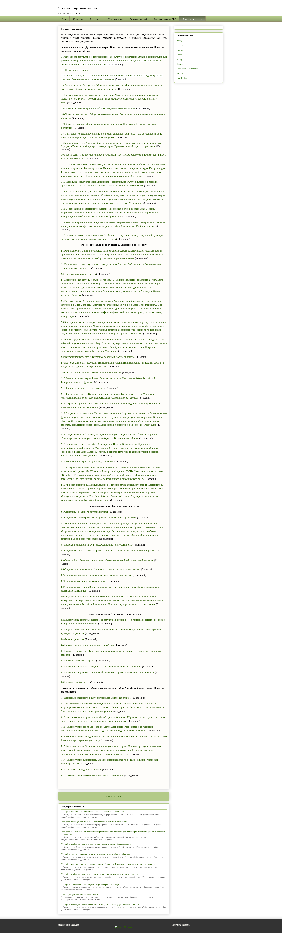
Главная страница (113, 796)
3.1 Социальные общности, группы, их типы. (84, 511)
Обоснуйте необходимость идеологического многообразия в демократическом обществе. (100, 874)
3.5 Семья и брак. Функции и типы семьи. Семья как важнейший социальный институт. (107, 560)
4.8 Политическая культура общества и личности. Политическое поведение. (101, 666)
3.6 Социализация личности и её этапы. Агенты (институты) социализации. (101, 569)
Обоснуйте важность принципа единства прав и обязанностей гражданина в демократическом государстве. (108, 864)
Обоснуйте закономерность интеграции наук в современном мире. (90, 884)
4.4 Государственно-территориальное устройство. (87, 645)
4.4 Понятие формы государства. (78, 660)
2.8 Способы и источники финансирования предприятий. (91, 372)
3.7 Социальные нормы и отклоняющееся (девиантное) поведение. (96, 575)
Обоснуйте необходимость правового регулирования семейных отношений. (94, 821)
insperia (180, 73)
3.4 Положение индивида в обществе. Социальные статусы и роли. (96, 544)
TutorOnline (182, 78)
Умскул (180, 59)
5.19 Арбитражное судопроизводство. (81, 769)
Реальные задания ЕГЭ (165, 18)
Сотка (179, 54)
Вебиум (180, 40)
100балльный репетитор (187, 68)
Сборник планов (115, 18)
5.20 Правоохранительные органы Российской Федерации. (92, 775)
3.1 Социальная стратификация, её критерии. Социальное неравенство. (99, 517)
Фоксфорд (181, 63)
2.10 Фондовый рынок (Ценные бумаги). (82, 388)
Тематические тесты (192, 18)
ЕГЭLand (181, 45)
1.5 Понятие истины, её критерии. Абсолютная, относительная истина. (98, 108)
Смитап (180, 50)
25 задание (95, 18)
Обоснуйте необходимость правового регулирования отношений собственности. (96, 844)
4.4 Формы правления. (72, 639)
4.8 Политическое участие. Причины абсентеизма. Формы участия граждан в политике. (107, 672)
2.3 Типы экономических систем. (78, 274)
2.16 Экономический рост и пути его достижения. (87, 461)
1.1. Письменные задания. (74, 70)
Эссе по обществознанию (77, 8)
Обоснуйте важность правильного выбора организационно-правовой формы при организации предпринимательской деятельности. (113, 833)
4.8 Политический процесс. (75, 682)
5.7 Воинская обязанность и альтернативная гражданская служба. (96, 697)
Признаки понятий (138, 18)
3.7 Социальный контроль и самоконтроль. (83, 581)
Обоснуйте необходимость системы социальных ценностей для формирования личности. (100, 904)
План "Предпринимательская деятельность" (80, 894)
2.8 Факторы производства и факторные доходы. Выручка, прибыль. (97, 356)
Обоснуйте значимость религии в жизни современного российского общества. (95, 854)
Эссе (64, 18)
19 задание (78, 18)
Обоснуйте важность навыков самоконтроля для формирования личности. (93, 811)
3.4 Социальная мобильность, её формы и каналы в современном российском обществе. (108, 550)
